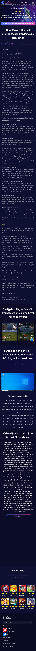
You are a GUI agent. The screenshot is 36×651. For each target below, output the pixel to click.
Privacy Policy (8, 646)
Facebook (6, 637)
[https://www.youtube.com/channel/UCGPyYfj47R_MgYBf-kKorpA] (5, 630)
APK (27, 43)
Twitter (5, 640)
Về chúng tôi (7, 628)
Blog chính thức (8, 631)
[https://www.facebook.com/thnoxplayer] (5, 634)
